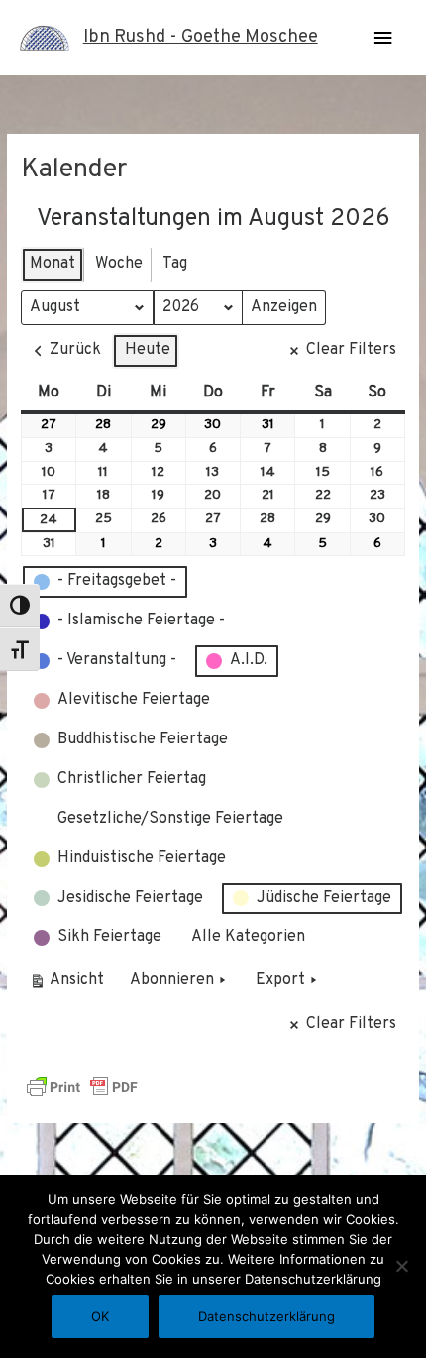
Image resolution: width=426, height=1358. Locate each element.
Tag (174, 264)
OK (100, 1316)
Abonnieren (172, 980)
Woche (119, 264)
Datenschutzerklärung (266, 1316)
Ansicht (70, 984)
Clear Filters (351, 350)
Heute (147, 350)
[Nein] (401, 1266)
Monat (52, 264)
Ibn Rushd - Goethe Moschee (200, 37)
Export (280, 980)
